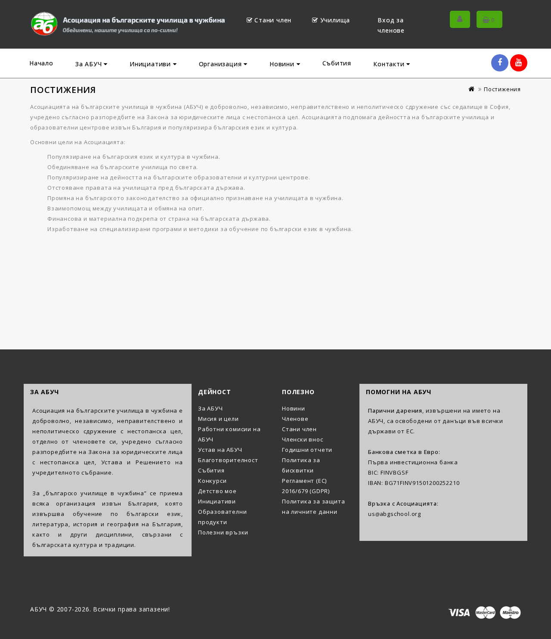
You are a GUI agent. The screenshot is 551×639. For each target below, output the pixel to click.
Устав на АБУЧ (220, 450)
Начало (41, 63)
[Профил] (460, 19)
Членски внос (302, 439)
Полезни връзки (223, 532)
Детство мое (217, 491)
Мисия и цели (218, 419)
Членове (295, 419)
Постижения (502, 89)
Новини (283, 64)
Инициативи (151, 64)
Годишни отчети (307, 450)
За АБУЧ (89, 64)
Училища (335, 20)
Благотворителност (228, 460)
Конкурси (212, 481)
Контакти (389, 64)
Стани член (273, 20)
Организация (221, 64)
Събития (337, 63)
